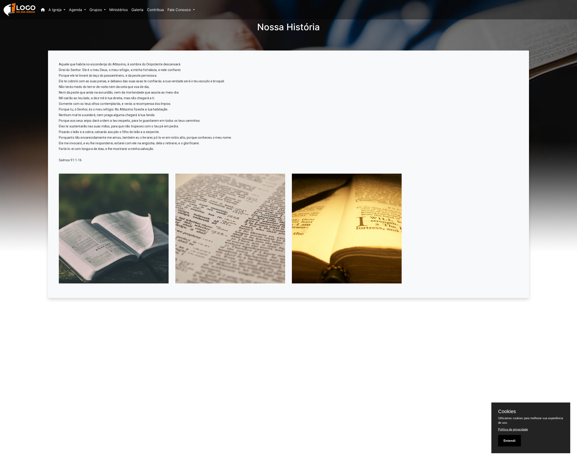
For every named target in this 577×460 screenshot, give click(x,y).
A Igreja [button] (55, 9)
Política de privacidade (513, 429)
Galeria (137, 9)
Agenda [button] (76, 9)
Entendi (509, 440)
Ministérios (118, 9)
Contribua (155, 9)
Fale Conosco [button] (179, 9)
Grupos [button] (96, 9)
